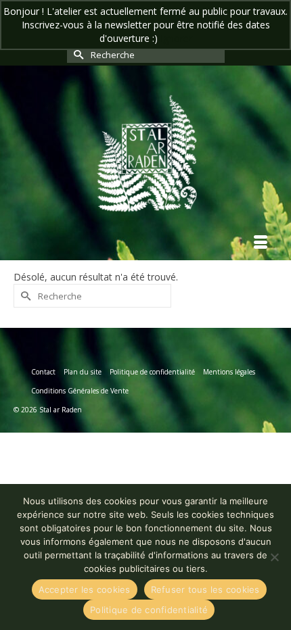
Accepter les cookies (85, 589)
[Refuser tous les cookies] (274, 557)
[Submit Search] (77, 54)
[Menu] (260, 243)
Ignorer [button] (176, 38)
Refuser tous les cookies (205, 589)
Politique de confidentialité (149, 609)
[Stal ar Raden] (145, 152)
